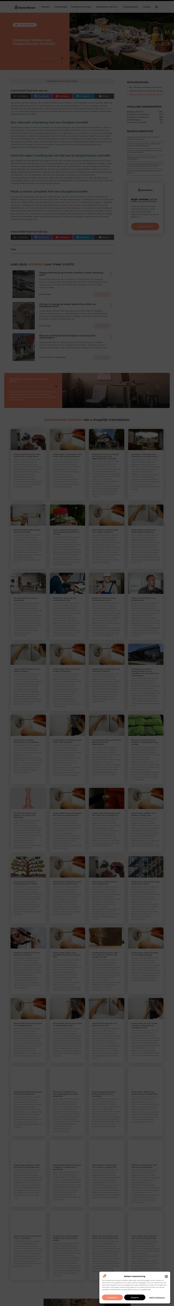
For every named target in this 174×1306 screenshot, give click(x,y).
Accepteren (112, 1297)
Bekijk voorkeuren (157, 1297)
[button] (166, 1276)
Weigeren (135, 1297)
